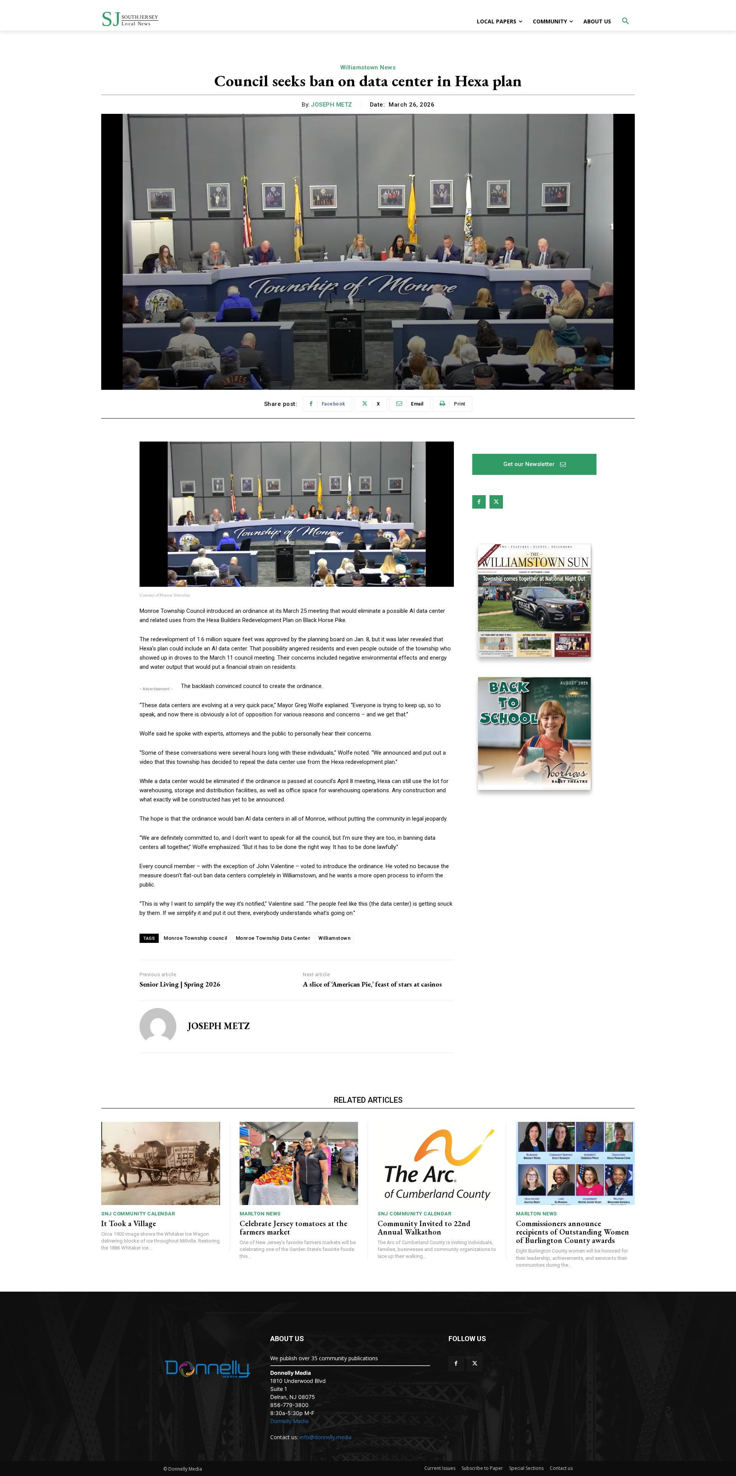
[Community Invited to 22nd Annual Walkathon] (437, 1163)
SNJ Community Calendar (138, 1213)
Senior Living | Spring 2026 (180, 984)
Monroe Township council (195, 938)
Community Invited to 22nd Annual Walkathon (424, 1227)
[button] (625, 21)
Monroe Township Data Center (273, 938)
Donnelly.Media (289, 1421)
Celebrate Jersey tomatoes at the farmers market (293, 1227)
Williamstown (334, 938)
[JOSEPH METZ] (158, 1026)
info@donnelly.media (326, 1437)
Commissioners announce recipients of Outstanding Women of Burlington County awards (572, 1231)
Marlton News (260, 1213)
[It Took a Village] (160, 1163)
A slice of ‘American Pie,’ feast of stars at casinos (372, 984)
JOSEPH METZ (331, 104)
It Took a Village (128, 1223)
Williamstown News (368, 67)
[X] (496, 502)
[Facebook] (479, 502)
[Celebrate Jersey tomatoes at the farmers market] (299, 1163)
